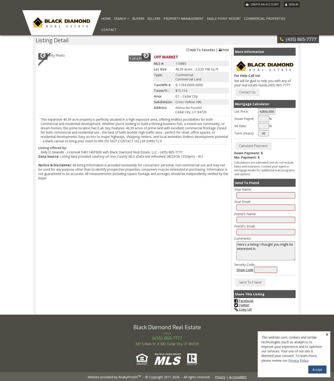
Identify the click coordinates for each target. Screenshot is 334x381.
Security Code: (244, 264)
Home (106, 18)
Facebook (245, 301)
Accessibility (238, 377)
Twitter (243, 305)
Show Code (245, 270)
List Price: (241, 111)
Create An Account (265, 4)
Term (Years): (244, 133)
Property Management (184, 18)
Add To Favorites (202, 50)
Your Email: (242, 201)
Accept (317, 369)
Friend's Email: (244, 226)
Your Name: (243, 189)
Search (120, 18)
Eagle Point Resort (224, 18)
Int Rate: (240, 126)
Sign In (293, 4)
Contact (109, 29)
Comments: (242, 238)
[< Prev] (42, 55)
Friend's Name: (245, 214)
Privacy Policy (298, 360)
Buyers (138, 18)
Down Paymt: (244, 119)
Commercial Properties (264, 18)
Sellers (153, 18)
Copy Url (245, 309)
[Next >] (146, 55)
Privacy (220, 377)
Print (225, 50)
